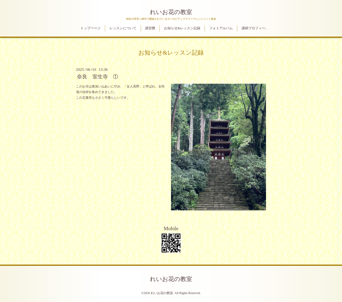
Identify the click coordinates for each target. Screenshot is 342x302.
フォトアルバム (221, 28)
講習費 (150, 28)
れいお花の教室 (171, 12)
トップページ (90, 28)
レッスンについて (122, 28)
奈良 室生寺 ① (97, 76)
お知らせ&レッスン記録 (182, 28)
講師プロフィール (255, 28)
